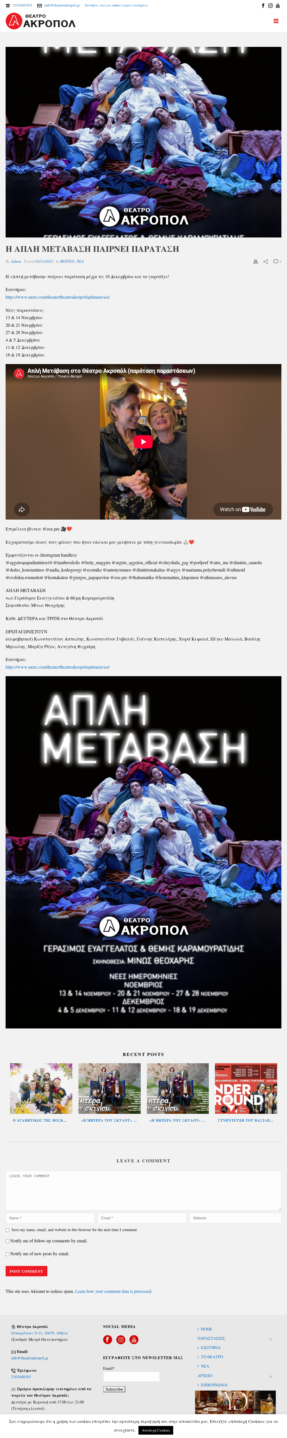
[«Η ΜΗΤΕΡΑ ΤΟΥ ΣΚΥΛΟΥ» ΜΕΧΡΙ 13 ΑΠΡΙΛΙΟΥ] (109, 1088)
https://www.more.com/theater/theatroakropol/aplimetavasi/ (58, 297)
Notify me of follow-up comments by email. (48, 1240)
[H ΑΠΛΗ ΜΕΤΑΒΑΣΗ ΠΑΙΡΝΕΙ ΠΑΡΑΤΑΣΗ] (143, 142)
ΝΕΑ (80, 261)
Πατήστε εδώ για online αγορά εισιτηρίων (116, 5)
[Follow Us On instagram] (120, 1340)
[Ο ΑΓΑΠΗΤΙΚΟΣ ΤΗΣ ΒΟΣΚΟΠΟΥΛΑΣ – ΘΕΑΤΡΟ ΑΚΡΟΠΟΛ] (41, 1088)
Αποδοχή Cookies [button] (156, 1430)
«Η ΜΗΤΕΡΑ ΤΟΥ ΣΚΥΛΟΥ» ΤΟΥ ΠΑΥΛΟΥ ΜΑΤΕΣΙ (179, 1120)
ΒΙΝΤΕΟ (67, 261)
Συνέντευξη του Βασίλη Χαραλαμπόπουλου (247, 1120)
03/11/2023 (44, 261)
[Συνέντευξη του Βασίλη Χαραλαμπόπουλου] (246, 1088)
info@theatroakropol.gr (62, 5)
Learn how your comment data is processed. (113, 1291)
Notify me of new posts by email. (39, 1253)
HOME (206, 1329)
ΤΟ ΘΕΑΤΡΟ (212, 1356)
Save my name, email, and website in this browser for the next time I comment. (74, 1229)
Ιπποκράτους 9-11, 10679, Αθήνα (39, 1333)
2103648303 (22, 5)
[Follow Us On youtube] (133, 1340)
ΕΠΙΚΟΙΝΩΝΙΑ (214, 1384)
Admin (16, 261)
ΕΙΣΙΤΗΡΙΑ (211, 1347)
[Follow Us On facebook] (107, 1340)
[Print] (255, 261)
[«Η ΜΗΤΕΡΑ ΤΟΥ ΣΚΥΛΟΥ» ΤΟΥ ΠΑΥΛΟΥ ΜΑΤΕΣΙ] (178, 1088)
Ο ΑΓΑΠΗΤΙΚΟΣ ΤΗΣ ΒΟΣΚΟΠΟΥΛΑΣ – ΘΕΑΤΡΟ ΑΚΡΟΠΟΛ (42, 1120)
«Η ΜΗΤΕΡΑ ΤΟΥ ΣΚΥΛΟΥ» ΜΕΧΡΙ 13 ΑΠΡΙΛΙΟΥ (111, 1120)
